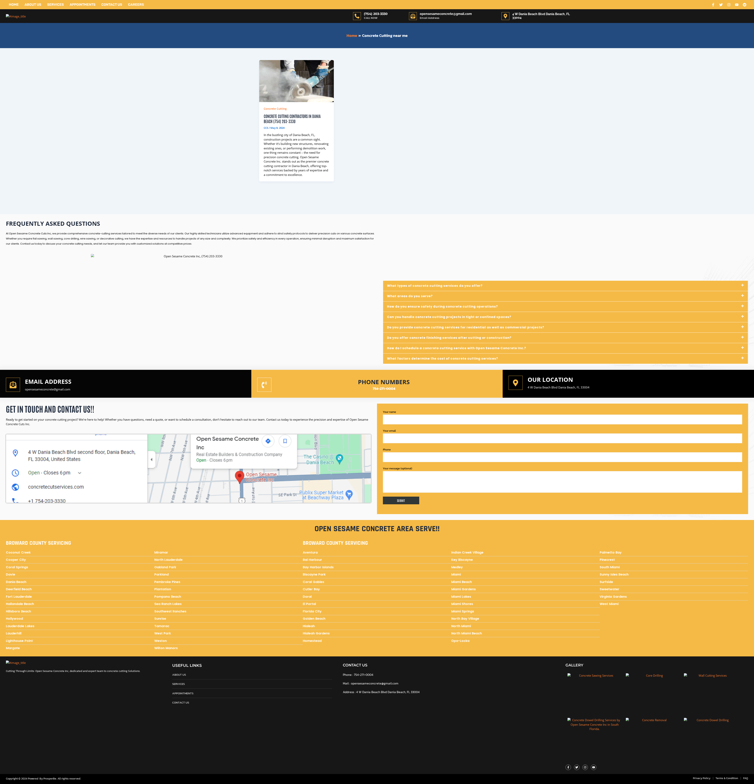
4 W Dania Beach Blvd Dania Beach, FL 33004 (558, 387)
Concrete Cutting (275, 109)
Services (55, 4)
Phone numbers (384, 382)
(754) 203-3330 (376, 14)
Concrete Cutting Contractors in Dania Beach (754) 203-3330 (292, 118)
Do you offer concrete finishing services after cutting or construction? (449, 338)
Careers (136, 4)
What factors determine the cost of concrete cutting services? (442, 358)
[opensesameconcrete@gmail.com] (413, 16)
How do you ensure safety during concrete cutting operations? (442, 306)
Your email (389, 430)
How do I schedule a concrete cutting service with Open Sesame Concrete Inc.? (456, 348)
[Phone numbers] (264, 385)
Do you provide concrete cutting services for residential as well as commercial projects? (465, 327)
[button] (565, 286)
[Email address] (13, 385)
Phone (387, 449)
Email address (48, 381)
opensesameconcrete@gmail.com (446, 14)
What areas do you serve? (410, 296)
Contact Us (111, 4)
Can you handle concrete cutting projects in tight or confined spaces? (449, 317)
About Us (33, 4)
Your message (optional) (397, 468)
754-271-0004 (384, 388)
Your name (389, 411)
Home (14, 4)
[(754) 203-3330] (357, 16)
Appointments (82, 4)
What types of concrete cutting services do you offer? (435, 286)
